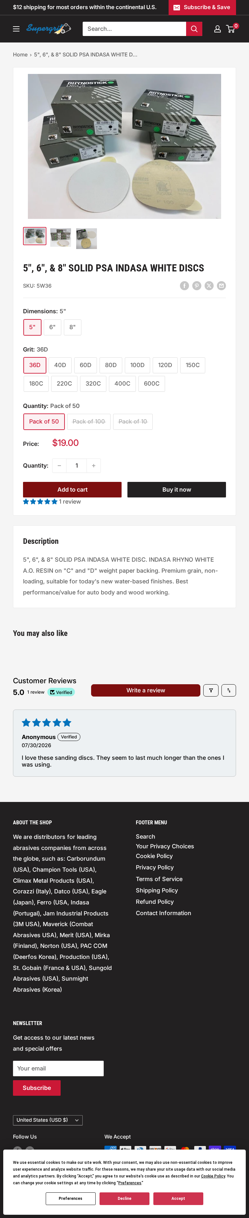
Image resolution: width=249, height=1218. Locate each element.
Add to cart (72, 489)
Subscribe (37, 1087)
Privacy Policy (155, 867)
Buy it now (176, 489)
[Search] (194, 29)
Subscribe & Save (207, 7)
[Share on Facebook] (184, 285)
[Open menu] (16, 28)
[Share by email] (221, 285)
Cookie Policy (154, 856)
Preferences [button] (129, 1183)
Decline (124, 1198)
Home (20, 54)
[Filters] (211, 690)
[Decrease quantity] (59, 465)
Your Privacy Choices (165, 846)
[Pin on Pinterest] (196, 285)
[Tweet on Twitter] (209, 285)
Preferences (70, 1198)
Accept (178, 1198)
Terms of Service (159, 879)
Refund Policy (155, 901)
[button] (41, 501)
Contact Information (163, 913)
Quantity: (35, 465)
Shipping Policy (157, 890)
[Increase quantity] (94, 465)
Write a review (145, 690)
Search (145, 836)
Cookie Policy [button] (213, 1176)
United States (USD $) (42, 1120)
